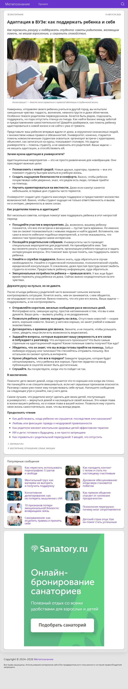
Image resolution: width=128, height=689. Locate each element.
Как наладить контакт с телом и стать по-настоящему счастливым (99, 470)
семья (41, 448)
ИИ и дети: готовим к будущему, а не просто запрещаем (49, 432)
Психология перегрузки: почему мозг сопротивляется (102, 508)
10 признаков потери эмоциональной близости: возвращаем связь (42, 508)
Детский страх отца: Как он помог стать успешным (100, 521)
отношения (30, 448)
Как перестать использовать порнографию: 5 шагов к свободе (43, 470)
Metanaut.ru (17, 443)
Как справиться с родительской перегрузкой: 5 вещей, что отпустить (57, 437)
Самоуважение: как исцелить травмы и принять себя (43, 520)
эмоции (50, 448)
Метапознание (17, 4)
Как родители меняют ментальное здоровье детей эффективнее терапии (60, 428)
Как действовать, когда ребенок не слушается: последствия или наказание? (62, 418)
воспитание (16, 14)
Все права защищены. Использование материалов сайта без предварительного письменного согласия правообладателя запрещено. (63, 666)
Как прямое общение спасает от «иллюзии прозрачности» (97, 495)
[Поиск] (123, 4)
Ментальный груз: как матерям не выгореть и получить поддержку (39, 483)
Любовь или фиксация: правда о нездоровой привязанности (52, 423)
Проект (43, 4)
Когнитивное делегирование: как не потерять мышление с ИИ (43, 495)
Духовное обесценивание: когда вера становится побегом (100, 483)
